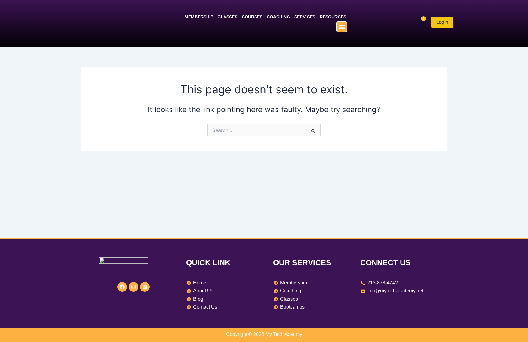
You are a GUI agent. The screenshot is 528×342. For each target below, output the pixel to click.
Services (304, 16)
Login (442, 22)
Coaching (278, 16)
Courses (252, 16)
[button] (341, 26)
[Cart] (421, 22)
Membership (199, 16)
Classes (227, 16)
